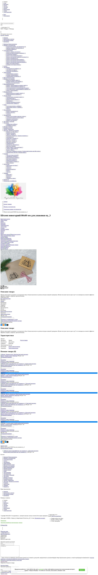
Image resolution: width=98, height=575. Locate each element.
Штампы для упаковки (9, 466)
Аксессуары (3, 242)
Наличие (3, 246)
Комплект (3, 238)
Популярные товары (8, 40)
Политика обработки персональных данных (11, 522)
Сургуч (5, 460)
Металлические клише (8, 464)
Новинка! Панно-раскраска (10, 457)
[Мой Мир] (5, 325)
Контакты (5, 4)
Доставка (5, 7)
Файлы (2, 247)
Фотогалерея (6, 9)
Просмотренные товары (6, 448)
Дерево (2, 301)
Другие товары (24, 340)
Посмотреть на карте (40, 518)
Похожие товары (5, 244)
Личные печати (7, 470)
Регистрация (6, 15)
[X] (7, 325)
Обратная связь (4, 531)
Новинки (5, 37)
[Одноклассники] (3, 325)
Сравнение (11, 361)
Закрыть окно (4, 445)
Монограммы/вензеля (8, 467)
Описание (3, 239)
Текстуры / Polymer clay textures (11, 481)
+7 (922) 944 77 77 (5, 532)
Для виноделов (7, 473)
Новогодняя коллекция (6, 311)
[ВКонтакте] (1, 325)
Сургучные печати (8, 459)
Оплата (5, 8)
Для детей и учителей (8, 475)
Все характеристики (5, 298)
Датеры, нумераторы (8, 480)
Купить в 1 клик (14, 319)
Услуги (5, 5)
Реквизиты (3, 520)
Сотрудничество (7, 12)
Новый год (6, 486)
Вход (4, 14)
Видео (2, 248)
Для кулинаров (7, 472)
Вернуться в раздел (5, 234)
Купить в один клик (17, 560)
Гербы (4, 471)
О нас (4, 3)
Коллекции (6, 41)
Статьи (5, 10)
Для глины (6, 476)
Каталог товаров (5, 35)
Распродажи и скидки (8, 39)
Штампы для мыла (8, 477)
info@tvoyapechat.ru (56, 516)
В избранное (4, 362)
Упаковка (5, 485)
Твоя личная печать (5, 314)
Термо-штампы (7, 463)
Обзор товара (4, 235)
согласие (41, 569)
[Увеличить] (18, 284)
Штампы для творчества (9, 458)
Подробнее (3, 360)
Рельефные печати (7, 479)
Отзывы (3, 243)
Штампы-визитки (7, 468)
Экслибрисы (6, 462)
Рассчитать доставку (17, 320)
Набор (2, 237)
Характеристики (5, 241)
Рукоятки (5, 482)
